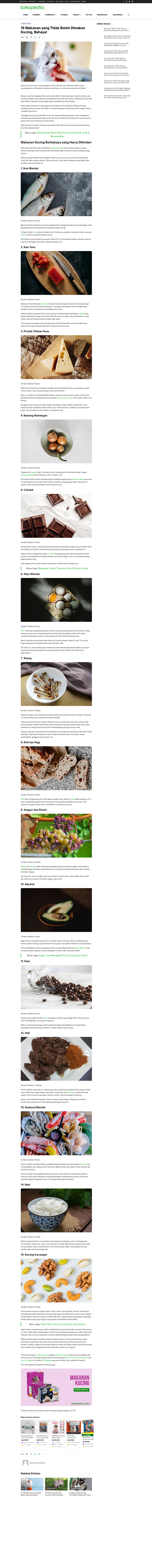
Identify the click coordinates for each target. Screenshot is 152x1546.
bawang (34, 472)
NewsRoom (102, 15)
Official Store (32, 1)
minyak (81, 314)
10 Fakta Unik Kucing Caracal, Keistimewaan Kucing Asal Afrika (54, 1494)
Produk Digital (41, 1)
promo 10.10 (70, 1358)
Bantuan (83, 1)
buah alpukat (80, 948)
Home (25, 15)
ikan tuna (44, 304)
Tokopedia (47, 1360)
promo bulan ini (82, 1358)
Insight (76, 15)
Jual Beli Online (23, 1)
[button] (27, 37)
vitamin (23, 235)
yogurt (69, 398)
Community (50, 15)
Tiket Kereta (50, 1)
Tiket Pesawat (59, 1)
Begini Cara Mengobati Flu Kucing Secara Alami (63, 955)
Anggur (24, 866)
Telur (23, 631)
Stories (64, 15)
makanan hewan (57, 148)
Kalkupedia (117, 15)
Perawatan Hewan (26, 23)
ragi (73, 799)
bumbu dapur (78, 479)
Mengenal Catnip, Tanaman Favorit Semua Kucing (63, 568)
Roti (22, 799)
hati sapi (71, 1092)
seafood (83, 1164)
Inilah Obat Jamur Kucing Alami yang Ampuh (63, 1324)
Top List (89, 15)
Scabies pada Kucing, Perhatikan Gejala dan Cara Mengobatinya (80, 1494)
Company (36, 15)
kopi (46, 1018)
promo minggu (26, 1360)
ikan (34, 232)
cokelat (51, 554)
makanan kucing (42, 1355)
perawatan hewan (61, 1355)
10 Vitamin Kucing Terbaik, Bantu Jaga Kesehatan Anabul (31, 1494)
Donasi (67, 1)
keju (64, 398)
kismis (33, 866)
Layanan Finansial (75, 1)
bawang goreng (27, 475)
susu (60, 398)
